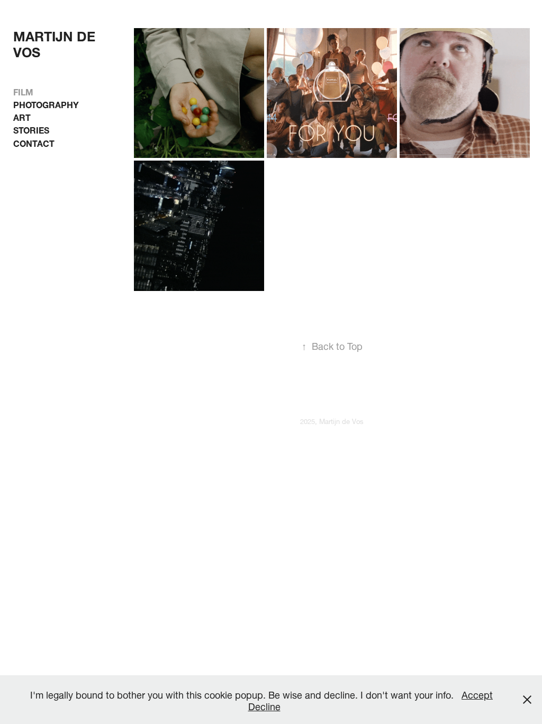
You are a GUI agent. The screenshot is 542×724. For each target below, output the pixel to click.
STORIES (31, 129)
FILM (23, 91)
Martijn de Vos (56, 42)
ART (22, 116)
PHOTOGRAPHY (46, 103)
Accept (477, 693)
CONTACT (34, 142)
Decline (264, 705)
